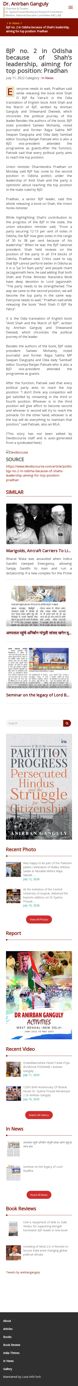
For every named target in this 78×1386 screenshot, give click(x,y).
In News (14, 23)
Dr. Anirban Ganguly (25, 3)
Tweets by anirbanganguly (23, 1272)
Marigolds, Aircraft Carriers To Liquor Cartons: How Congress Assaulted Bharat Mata (39, 550)
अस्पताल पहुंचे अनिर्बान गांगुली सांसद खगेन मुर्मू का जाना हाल (39, 632)
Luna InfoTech (31, 1377)
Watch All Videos (39, 1115)
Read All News (39, 1195)
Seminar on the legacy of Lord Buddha (39, 695)
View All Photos (39, 919)
